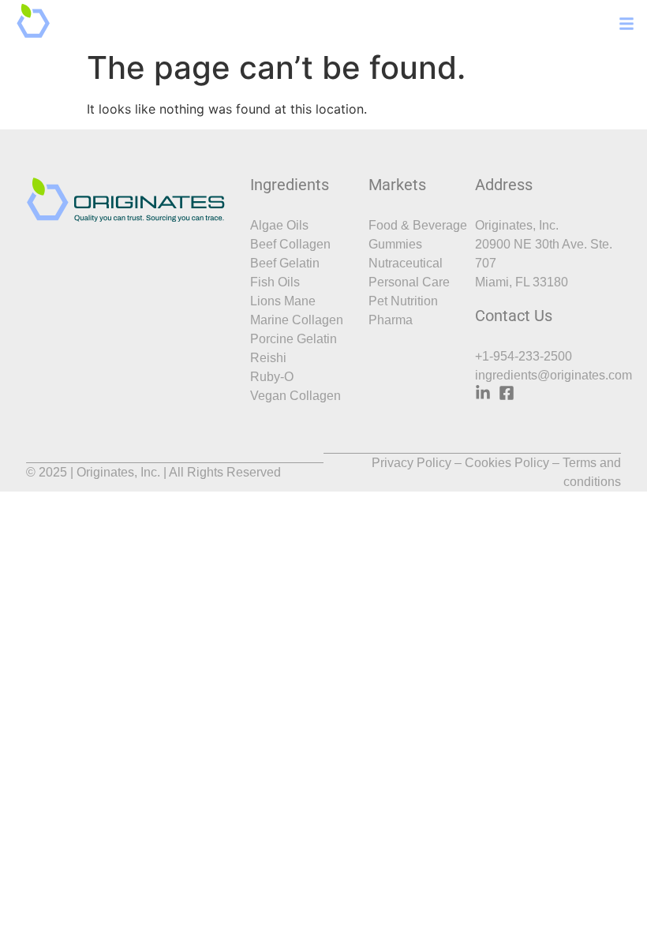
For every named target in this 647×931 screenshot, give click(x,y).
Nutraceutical (405, 263)
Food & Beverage (417, 225)
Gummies (395, 244)
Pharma (390, 320)
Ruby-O (272, 376)
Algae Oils (279, 225)
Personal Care (409, 282)
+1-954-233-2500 (523, 356)
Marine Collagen (296, 320)
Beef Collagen (290, 244)
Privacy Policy (411, 462)
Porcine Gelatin (293, 339)
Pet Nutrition (403, 301)
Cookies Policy (507, 462)
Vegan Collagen (295, 395)
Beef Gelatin (285, 263)
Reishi (268, 358)
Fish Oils (275, 282)
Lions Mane (283, 301)
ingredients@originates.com (553, 375)
